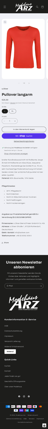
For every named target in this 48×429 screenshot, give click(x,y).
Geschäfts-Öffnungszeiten (14, 381)
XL (12, 111)
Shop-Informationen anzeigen (16, 154)
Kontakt (7, 371)
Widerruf (10, 351)
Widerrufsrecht (33, 415)
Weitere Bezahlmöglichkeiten (24, 141)
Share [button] (6, 242)
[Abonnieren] (40, 286)
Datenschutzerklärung (13, 331)
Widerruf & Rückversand (14, 346)
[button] (4, 7)
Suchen (7, 366)
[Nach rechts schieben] (29, 83)
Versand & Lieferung (12, 341)
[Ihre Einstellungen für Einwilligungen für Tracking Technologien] (44, 425)
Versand (12, 103)
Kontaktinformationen (25, 422)
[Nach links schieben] (19, 83)
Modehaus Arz (21, 415)
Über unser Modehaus (13, 386)
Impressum (8, 336)
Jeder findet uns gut (12, 376)
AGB (6, 326)
